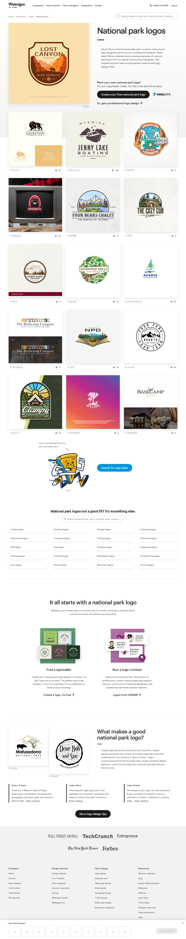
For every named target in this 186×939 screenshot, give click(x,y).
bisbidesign (16, 235)
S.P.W (86, 106)
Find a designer (70, 5)
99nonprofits (14, 898)
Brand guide (100, 888)
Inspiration (86, 5)
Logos (31, 16)
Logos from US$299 (125, 694)
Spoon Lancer (75, 169)
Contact (12, 878)
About (11, 873)
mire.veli (15, 169)
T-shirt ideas (143, 902)
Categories (38, 5)
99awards (142, 888)
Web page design (103, 883)
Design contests (59, 873)
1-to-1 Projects (58, 878)
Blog (140, 878)
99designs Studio (60, 898)
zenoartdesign (17, 367)
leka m (14, 301)
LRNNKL (73, 235)
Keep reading (33, 800)
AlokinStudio (75, 432)
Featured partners (146, 912)
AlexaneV (55, 776)
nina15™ (15, 432)
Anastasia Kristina (135, 301)
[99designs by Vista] (17, 5)
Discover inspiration (61, 888)
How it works (53, 5)
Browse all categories (104, 907)
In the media (14, 888)
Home (11, 16)
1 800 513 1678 (160, 5)
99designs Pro (58, 902)
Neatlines (131, 169)
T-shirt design (101, 898)
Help (140, 917)
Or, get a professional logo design (118, 103)
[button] (183, 923)
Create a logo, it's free (57, 694)
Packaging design (103, 893)
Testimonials (14, 893)
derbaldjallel (132, 432)
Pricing (55, 893)
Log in (174, 5)
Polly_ (130, 235)
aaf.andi (73, 301)
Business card (101, 878)
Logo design (100, 873)
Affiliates (142, 893)
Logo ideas (143, 898)
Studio (98, 5)
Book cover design (103, 902)
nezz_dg (14, 768)
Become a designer (147, 873)
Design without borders (148, 883)
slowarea (131, 367)
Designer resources (147, 907)
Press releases (15, 883)
